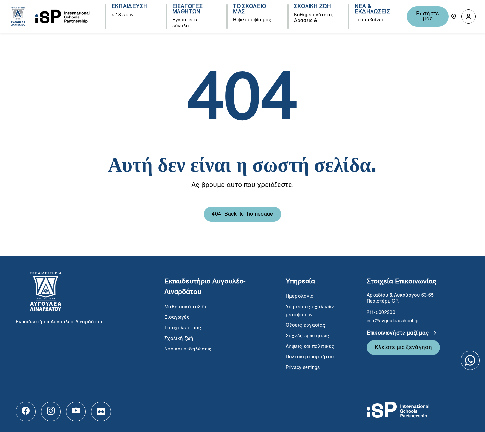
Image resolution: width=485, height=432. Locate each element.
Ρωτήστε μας (427, 16)
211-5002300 (381, 312)
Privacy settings (303, 367)
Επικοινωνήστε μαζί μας (398, 333)
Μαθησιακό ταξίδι (185, 307)
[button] (468, 17)
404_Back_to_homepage (242, 214)
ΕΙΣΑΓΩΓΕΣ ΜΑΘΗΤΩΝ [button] (187, 9)
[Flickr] (101, 411)
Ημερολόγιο (300, 296)
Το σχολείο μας (182, 328)
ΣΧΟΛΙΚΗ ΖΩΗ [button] (312, 6)
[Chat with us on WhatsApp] (470, 360)
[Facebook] (26, 411)
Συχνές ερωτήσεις (308, 336)
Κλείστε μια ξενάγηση (403, 347)
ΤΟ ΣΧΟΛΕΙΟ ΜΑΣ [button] (249, 9)
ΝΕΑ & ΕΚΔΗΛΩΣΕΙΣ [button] (372, 9)
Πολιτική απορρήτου (310, 357)
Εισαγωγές (177, 317)
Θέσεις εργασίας (306, 325)
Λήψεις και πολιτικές (310, 346)
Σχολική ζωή (179, 338)
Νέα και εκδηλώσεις (188, 349)
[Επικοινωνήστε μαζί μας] (453, 16)
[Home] (50, 16)
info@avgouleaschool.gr (393, 321)
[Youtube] (76, 411)
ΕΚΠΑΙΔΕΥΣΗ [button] (129, 6)
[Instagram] (51, 411)
